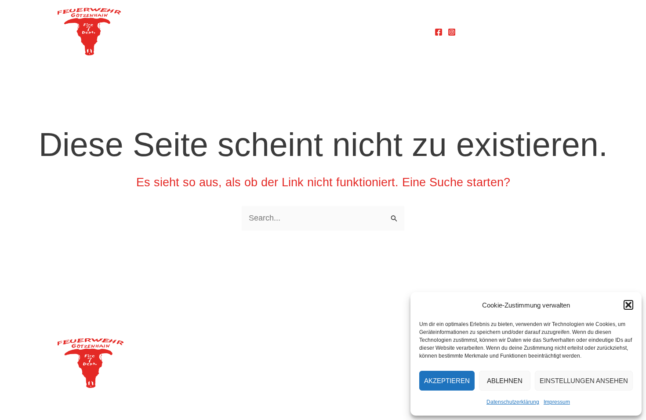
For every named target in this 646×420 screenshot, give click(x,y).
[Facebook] (439, 32)
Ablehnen (505, 380)
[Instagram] (452, 32)
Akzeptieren (447, 380)
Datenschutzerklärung (512, 402)
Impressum (557, 402)
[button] (628, 305)
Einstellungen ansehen (584, 380)
